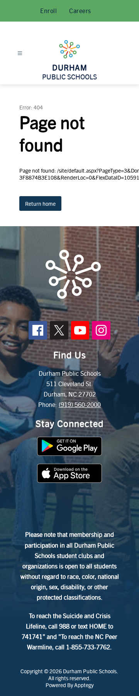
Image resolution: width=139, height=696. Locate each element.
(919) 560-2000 (80, 404)
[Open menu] (19, 53)
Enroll (48, 11)
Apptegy (83, 684)
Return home (40, 203)
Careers (80, 11)
